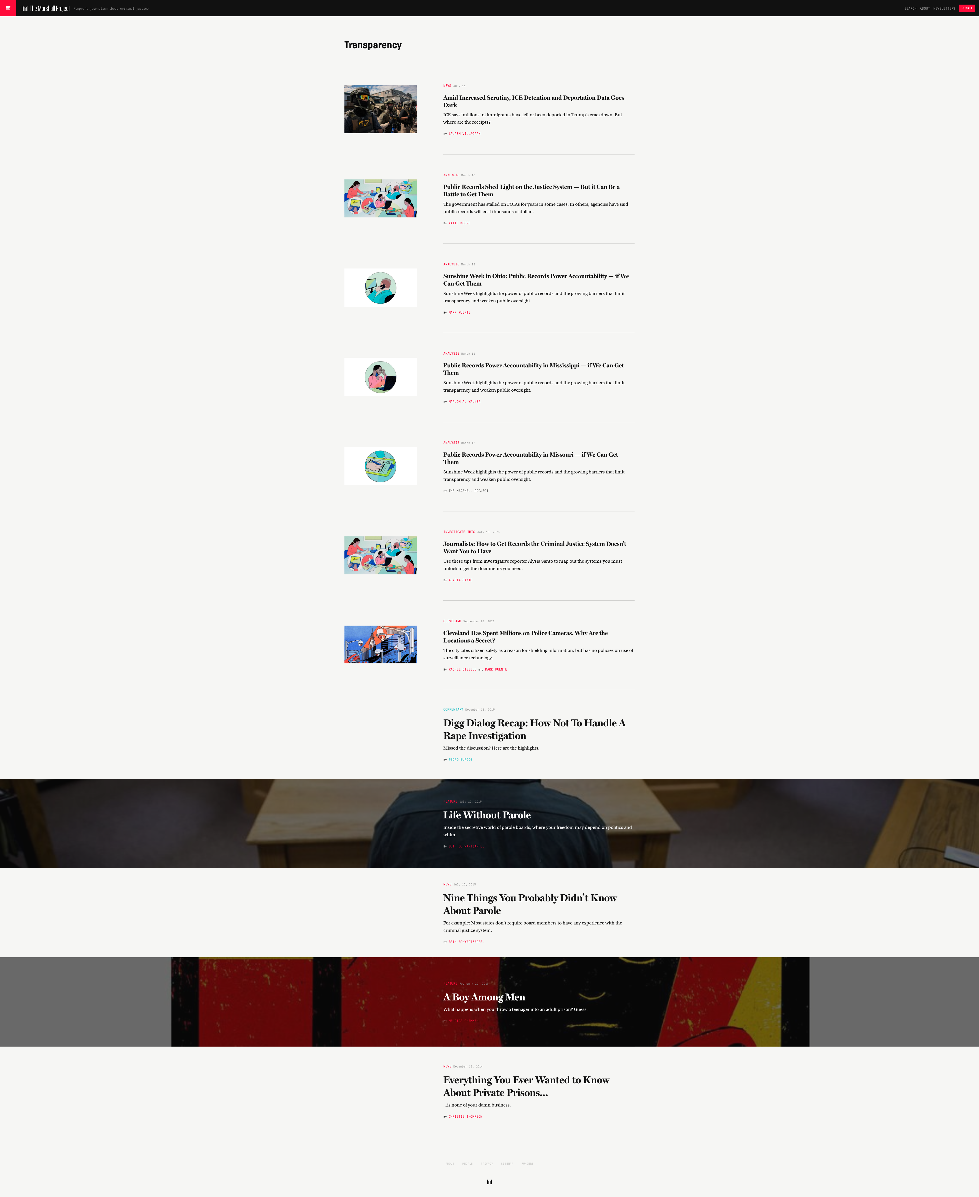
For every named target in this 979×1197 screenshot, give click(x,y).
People (467, 1163)
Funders (527, 1163)
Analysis (451, 175)
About (925, 8)
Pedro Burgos (461, 759)
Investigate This (459, 532)
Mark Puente (460, 312)
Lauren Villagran (465, 133)
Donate (967, 8)
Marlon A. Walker (465, 401)
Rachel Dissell (462, 669)
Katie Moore (460, 223)
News (447, 85)
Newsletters (944, 8)
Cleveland (452, 621)
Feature (450, 801)
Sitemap (507, 1163)
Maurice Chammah (464, 1020)
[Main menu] (8, 8)
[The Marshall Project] (45, 8)
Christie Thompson (466, 1116)
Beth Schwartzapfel (466, 845)
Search (911, 8)
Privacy (487, 1163)
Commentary (453, 709)
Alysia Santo (461, 579)
